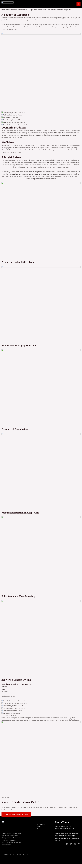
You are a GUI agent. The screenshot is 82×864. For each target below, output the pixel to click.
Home (39, 822)
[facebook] (67, 844)
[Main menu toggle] (78, 4)
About (39, 826)
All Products (41, 824)
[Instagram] (75, 844)
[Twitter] (71, 844)
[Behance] (79, 844)
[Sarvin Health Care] (8, 3)
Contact (39, 829)
